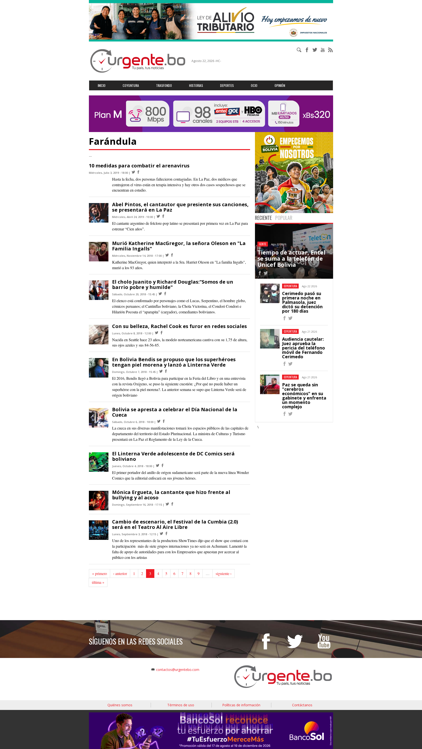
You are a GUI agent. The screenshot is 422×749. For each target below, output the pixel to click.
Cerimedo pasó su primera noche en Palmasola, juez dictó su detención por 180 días (302, 302)
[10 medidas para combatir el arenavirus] (133, 172)
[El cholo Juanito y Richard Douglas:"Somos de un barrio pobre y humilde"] (160, 293)
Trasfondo (164, 85)
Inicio (102, 85)
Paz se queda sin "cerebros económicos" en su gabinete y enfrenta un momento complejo (304, 396)
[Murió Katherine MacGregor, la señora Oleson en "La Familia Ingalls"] (167, 255)
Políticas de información (241, 705)
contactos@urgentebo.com (177, 669)
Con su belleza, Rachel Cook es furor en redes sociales (179, 326)
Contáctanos (302, 705)
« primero (99, 573)
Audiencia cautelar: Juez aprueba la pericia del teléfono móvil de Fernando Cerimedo (303, 347)
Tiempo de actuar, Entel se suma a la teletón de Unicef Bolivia (291, 258)
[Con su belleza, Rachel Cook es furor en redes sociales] (156, 332)
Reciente (263, 217)
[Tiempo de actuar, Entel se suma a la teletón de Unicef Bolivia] (259, 273)
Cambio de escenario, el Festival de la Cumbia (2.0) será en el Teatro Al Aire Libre (175, 524)
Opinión (279, 85)
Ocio (254, 85)
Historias (196, 85)
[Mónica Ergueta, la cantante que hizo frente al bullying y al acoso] (167, 504)
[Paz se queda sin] (284, 414)
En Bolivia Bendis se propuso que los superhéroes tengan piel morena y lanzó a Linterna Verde (174, 362)
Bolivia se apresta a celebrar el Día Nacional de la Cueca (174, 412)
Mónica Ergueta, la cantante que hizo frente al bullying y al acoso (171, 495)
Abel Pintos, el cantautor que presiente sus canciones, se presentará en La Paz (180, 207)
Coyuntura (131, 85)
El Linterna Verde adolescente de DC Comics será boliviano (173, 456)
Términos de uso (180, 705)
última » (98, 582)
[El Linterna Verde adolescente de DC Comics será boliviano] (157, 465)
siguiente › (224, 573)
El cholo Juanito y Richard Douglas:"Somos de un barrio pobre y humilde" (172, 284)
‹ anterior (120, 573)
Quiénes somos (119, 705)
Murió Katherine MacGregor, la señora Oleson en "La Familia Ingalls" (179, 246)
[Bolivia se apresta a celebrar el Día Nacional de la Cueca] (159, 421)
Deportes (227, 85)
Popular (283, 217)
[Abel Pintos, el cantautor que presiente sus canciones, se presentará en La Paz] (158, 216)
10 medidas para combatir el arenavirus (139, 165)
